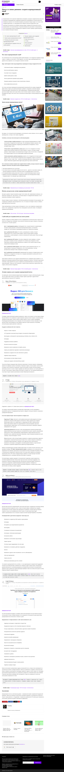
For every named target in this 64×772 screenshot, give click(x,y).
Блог (5, 7)
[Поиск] (40, 2)
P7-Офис (26, 40)
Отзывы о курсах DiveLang (55, 47)
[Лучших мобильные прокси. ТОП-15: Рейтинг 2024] (39, 723)
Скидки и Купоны (19, 4)
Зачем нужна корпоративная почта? (13, 38)
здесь (30, 469)
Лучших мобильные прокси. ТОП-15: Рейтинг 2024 (39, 729)
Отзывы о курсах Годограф (17, 729)
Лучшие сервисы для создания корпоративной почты (31, 37)
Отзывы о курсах (58, 4)
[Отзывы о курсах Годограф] (17, 723)
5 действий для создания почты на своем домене (12, 44)
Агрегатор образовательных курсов (49, 755)
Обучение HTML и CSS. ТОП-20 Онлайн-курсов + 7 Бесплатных (28, 730)
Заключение (27, 45)
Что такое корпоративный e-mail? (12, 36)
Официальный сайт (6, 313)
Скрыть (25, 33)
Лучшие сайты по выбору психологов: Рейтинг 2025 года (7, 729)
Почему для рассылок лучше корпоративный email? (11, 40)
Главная (3, 7)
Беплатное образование (47, 756)
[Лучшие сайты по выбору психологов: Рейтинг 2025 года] (7, 723)
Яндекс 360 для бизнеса (29, 39)
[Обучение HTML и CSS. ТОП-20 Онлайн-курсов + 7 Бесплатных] (28, 723)
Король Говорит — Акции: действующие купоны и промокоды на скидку (55, 31)
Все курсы (6, 4)
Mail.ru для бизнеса (28, 42)
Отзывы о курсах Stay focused (56, 41)
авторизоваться (22, 744)
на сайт (59, 43)
